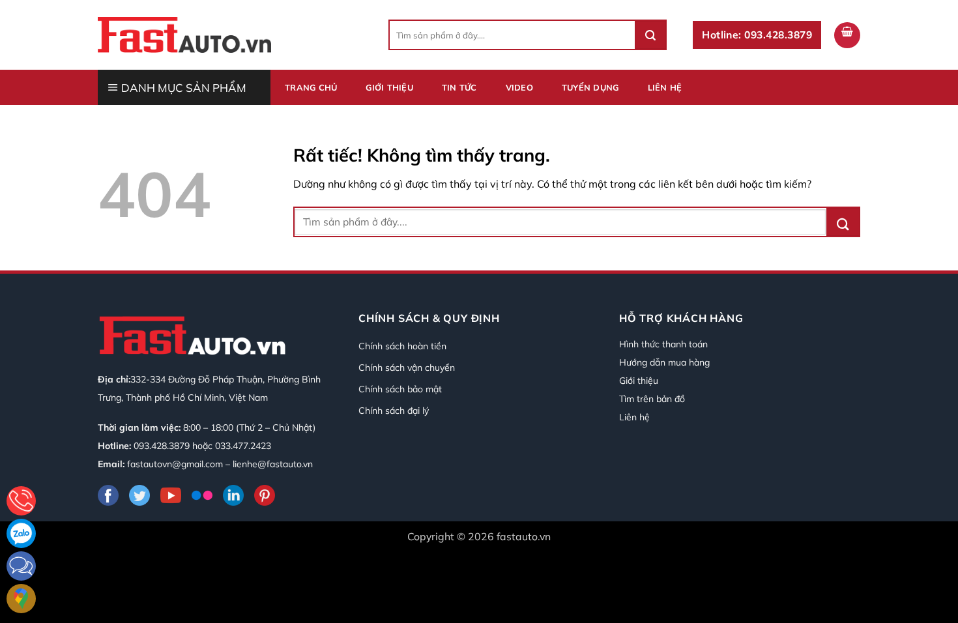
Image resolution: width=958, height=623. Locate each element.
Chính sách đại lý (393, 410)
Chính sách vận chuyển (406, 367)
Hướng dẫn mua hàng (664, 362)
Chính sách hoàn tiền (402, 346)
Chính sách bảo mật (400, 389)
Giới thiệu (389, 87)
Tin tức (459, 87)
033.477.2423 (243, 446)
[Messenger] (21, 566)
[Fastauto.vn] (184, 35)
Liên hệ (665, 87)
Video (519, 87)
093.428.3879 (162, 446)
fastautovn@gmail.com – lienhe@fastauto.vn (220, 464)
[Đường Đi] (21, 598)
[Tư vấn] (21, 500)
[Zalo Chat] (21, 533)
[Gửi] (650, 35)
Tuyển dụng (590, 87)
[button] (847, 35)
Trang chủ (311, 87)
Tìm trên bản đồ (652, 399)
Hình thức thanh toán (663, 344)
